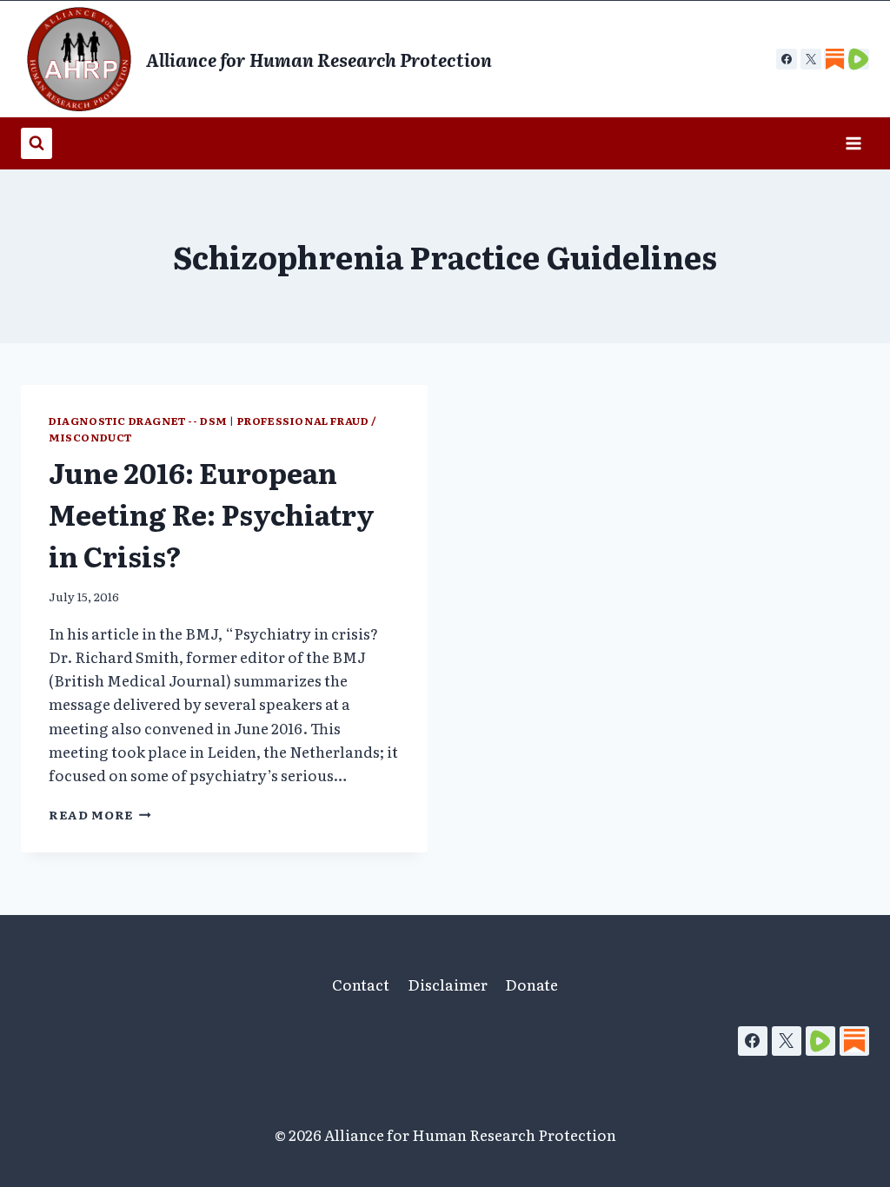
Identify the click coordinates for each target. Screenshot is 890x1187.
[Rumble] (820, 1041)
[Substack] (854, 1041)
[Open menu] (853, 142)
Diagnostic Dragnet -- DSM (138, 420)
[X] (810, 59)
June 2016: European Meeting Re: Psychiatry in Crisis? (212, 513)
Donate (531, 984)
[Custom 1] (834, 59)
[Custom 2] (858, 59)
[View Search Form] (36, 143)
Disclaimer (448, 984)
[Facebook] (786, 59)
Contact (360, 984)
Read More (100, 814)
